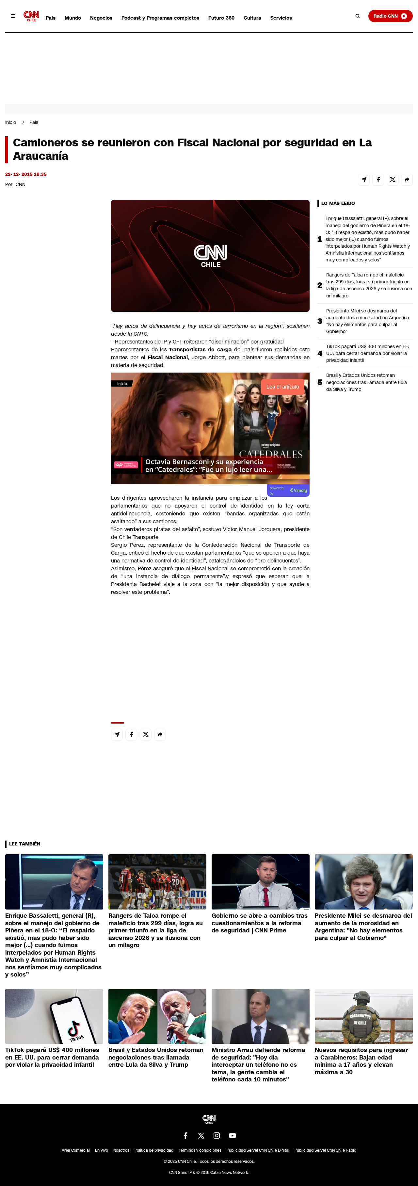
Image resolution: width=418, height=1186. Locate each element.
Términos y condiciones (200, 1150)
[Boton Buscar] (358, 16)
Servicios (281, 17)
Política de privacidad (154, 1150)
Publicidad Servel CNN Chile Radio (325, 1150)
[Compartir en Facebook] (378, 180)
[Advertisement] (54, 574)
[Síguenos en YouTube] (232, 1135)
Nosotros (121, 1150)
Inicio (10, 122)
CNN (20, 184)
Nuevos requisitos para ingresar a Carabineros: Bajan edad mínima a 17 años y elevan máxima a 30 (361, 1061)
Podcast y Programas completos (160, 17)
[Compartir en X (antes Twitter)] (392, 180)
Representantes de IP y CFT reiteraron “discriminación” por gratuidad (198, 341)
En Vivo (101, 1150)
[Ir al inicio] (31, 16)
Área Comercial (76, 1150)
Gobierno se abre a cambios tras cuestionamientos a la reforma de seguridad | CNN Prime (260, 923)
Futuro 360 (221, 17)
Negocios (101, 17)
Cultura (252, 17)
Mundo (73, 17)
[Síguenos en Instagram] (217, 1135)
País (51, 17)
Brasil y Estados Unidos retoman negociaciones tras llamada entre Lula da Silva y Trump (366, 382)
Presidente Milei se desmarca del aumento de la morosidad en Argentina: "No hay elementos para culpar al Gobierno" (368, 321)
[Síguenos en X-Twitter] (201, 1135)
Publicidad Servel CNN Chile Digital (258, 1150)
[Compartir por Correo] (364, 180)
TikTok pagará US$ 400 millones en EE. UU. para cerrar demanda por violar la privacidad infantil (367, 353)
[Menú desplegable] (13, 16)
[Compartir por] (407, 180)
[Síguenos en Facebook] (185, 1135)
